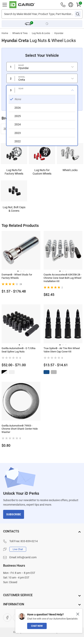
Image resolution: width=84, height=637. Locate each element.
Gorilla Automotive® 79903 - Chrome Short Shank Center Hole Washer (20, 429)
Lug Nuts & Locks (41, 33)
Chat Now (37, 626)
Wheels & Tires (20, 33)
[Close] (77, 614)
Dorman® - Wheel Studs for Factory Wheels (17, 276)
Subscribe (13, 514)
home (5, 33)
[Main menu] (4, 4)
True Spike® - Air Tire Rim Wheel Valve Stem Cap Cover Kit (62, 350)
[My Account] (71, 4)
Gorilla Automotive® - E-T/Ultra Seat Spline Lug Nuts (18, 350)
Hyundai (58, 33)
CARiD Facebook (7, 617)
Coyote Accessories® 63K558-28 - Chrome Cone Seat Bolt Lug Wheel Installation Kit (62, 278)
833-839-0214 (29, 541)
